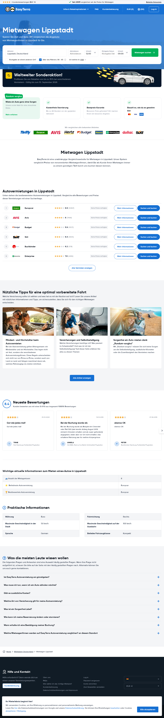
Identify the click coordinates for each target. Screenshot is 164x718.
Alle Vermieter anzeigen (82, 268)
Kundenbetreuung (110, 9)
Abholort (10, 51)
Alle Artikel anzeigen (82, 378)
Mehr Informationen (125, 208)
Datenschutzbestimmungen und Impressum (60, 690)
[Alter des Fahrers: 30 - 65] (40, 59)
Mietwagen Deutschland (23, 652)
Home (8, 652)
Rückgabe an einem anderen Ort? (22, 60)
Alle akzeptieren (147, 709)
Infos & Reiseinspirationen (74, 9)
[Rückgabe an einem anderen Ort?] (7, 59)
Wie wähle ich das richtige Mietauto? (57, 684)
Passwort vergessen (92, 681)
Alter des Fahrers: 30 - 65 (53, 60)
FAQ (96, 9)
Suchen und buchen (149, 208)
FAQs (45, 681)
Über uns (46, 677)
